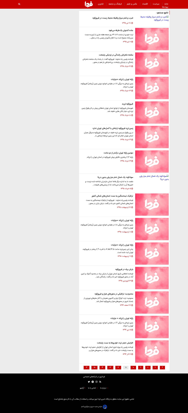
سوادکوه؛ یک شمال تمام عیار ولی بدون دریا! (115, 177)
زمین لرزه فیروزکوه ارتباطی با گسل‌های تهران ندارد (112, 128)
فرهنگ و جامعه (115, 4)
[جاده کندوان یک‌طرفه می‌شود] (152, 39)
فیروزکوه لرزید (127, 104)
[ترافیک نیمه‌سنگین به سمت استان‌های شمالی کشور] (152, 204)
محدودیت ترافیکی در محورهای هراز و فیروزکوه (114, 294)
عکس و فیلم (132, 4)
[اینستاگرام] (96, 382)
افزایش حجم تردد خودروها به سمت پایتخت (115, 343)
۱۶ (86, 367)
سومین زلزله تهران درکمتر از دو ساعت (118, 153)
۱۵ (94, 367)
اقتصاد (145, 4)
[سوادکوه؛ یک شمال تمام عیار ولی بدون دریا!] (152, 178)
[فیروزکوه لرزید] (152, 112)
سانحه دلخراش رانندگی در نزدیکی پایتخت (116, 55)
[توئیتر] (88, 382)
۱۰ (133, 367)
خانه (166, 4)
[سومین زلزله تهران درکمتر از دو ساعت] (152, 161)
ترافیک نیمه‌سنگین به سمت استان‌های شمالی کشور (112, 196)
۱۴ (102, 367)
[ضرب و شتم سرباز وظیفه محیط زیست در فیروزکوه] (152, 18)
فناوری (101, 4)
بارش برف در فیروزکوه (124, 269)
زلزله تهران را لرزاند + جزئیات (121, 318)
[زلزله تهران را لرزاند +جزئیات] (152, 88)
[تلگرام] (92, 382)
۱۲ (118, 367)
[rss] (99, 382)
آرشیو (82, 388)
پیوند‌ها (165, 7)
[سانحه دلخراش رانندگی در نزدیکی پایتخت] (152, 63)
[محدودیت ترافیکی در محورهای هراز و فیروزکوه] (152, 302)
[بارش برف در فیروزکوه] (152, 278)
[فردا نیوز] (89, 4)
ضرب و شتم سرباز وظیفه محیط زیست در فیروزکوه (112, 18)
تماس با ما (92, 388)
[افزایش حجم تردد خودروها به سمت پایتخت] (152, 351)
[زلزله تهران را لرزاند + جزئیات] (152, 327)
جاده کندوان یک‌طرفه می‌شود (121, 30)
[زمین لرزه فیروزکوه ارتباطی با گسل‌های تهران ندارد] (152, 137)
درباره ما (103, 388)
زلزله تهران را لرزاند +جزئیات (122, 79)
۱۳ (110, 367)
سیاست (156, 4)
